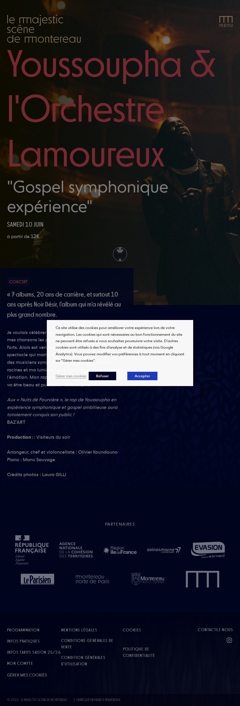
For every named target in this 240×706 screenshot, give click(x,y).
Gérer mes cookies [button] (71, 375)
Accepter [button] (142, 376)
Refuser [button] (102, 376)
